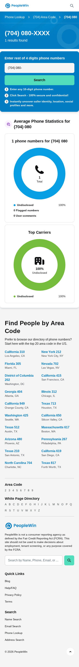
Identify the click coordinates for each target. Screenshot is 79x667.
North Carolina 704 (18, 463)
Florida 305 (13, 363)
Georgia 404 (13, 391)
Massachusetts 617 (55, 427)
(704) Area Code (44, 17)
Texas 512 (12, 427)
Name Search (13, 619)
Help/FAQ (10, 587)
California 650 (51, 415)
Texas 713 (48, 403)
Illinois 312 (49, 391)
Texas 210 (12, 451)
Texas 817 (48, 463)
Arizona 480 (13, 439)
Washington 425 (16, 415)
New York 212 (51, 352)
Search (39, 80)
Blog (7, 581)
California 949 (15, 403)
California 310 (15, 352)
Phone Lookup (15, 17)
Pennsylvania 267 (54, 439)
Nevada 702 (49, 363)
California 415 (51, 375)
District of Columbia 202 (19, 377)
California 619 (51, 451)
